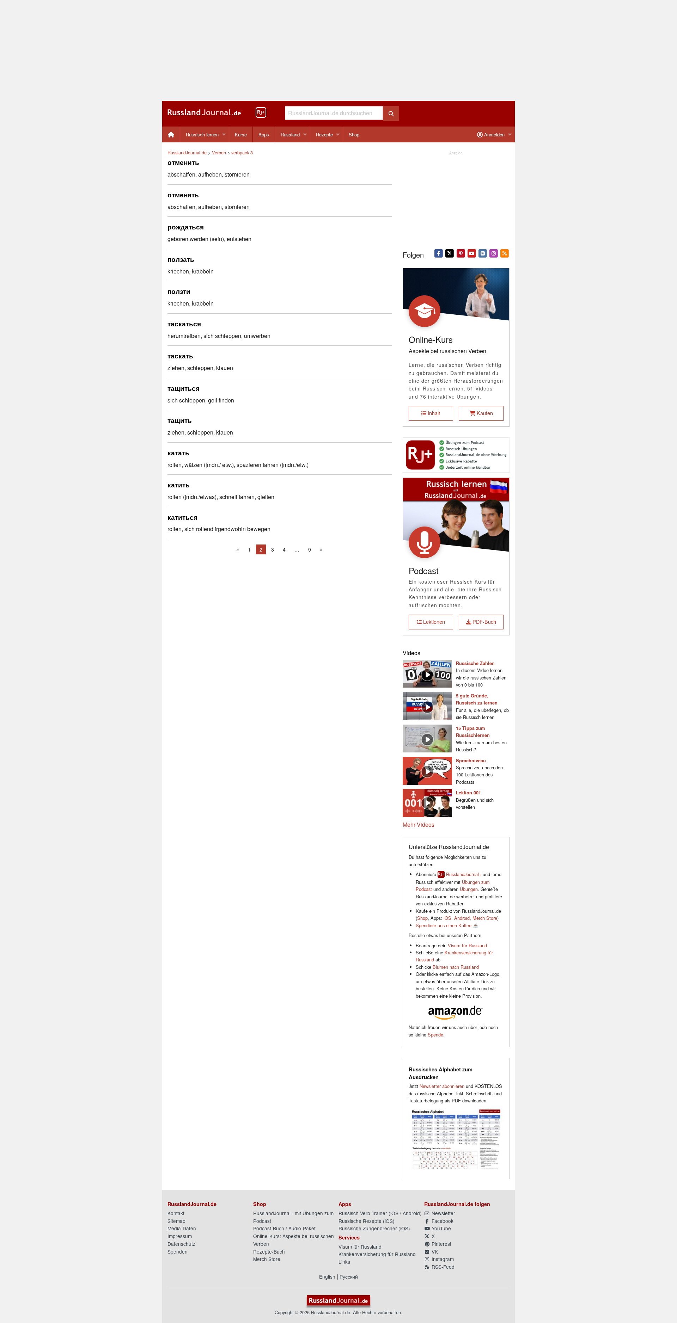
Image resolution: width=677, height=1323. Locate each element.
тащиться (183, 388)
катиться (182, 517)
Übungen (469, 889)
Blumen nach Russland (456, 967)
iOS (447, 918)
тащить (179, 420)
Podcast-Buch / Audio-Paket (284, 1228)
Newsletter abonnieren (442, 1086)
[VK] (482, 252)
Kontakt (175, 1213)
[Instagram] (494, 252)
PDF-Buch (483, 621)
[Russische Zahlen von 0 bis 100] (427, 673)
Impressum (179, 1235)
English (327, 1276)
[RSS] (505, 252)
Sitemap (176, 1220)
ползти (178, 291)
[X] (450, 252)
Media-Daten (181, 1228)
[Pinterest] (460, 252)
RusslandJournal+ (463, 874)
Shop (354, 134)
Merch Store (484, 918)
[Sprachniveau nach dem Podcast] (427, 770)
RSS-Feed (442, 1266)
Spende (435, 1034)
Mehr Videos (418, 824)
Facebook (441, 1220)
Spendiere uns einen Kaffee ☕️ (447, 925)
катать (178, 452)
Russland (290, 134)
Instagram (442, 1258)
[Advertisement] (338, 50)
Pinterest (440, 1243)
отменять (183, 194)
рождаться (185, 227)
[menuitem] (171, 134)
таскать (180, 356)
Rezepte (324, 134)
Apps (263, 134)
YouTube (440, 1228)
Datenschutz (181, 1243)
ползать (180, 259)
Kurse (241, 134)
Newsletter (442, 1213)
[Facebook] (439, 252)
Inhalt (433, 413)
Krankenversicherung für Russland (377, 1253)
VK (434, 1251)
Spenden (177, 1251)
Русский (349, 1276)
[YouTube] (471, 252)
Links (344, 1261)
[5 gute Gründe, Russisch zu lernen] (427, 705)
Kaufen (484, 413)
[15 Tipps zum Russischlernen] (427, 737)
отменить (183, 162)
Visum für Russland (467, 945)
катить (178, 485)
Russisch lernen (202, 134)
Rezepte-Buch (269, 1251)
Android (462, 918)
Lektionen (433, 621)
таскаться (184, 323)
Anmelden (494, 134)
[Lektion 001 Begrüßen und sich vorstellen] (427, 802)
